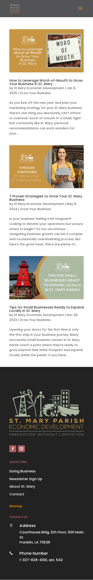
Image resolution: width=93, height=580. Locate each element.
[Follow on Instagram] (21, 448)
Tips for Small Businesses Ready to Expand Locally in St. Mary (46, 309)
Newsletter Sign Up (25, 478)
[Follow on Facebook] (12, 448)
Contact (16, 494)
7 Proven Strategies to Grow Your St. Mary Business (45, 198)
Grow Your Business (35, 93)
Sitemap (15, 506)
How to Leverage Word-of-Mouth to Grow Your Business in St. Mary (46, 82)
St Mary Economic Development (39, 88)
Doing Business (22, 471)
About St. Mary (22, 486)
